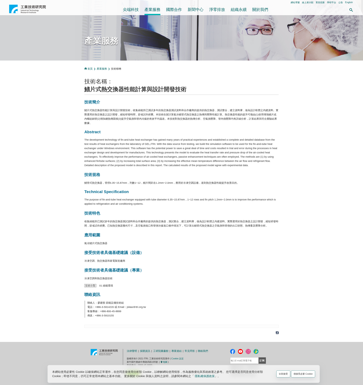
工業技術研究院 (29, 9)
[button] (351, 9)
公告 (340, 2)
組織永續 (239, 9)
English (349, 2)
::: (10, 2)
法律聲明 (132, 351)
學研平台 (331, 2)
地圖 (165, 362)
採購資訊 (145, 351)
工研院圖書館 (160, 351)
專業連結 (176, 351)
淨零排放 (217, 9)
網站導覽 (295, 2)
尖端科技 (131, 9)
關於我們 (260, 9)
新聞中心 (195, 9)
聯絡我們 (203, 351)
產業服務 (152, 9)
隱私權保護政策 (205, 376)
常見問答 (190, 351)
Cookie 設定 (177, 358)
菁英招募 (320, 2)
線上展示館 (307, 2)
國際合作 (174, 9)
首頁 (90, 68)
